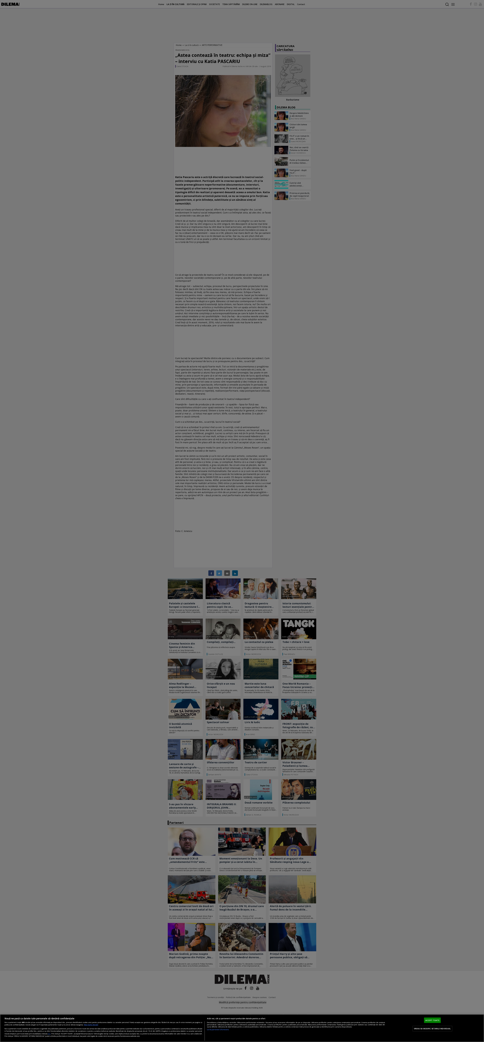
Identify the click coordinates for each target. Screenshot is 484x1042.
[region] (242, 1028)
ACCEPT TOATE (432, 1020)
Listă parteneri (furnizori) (218, 1030)
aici (49, 1033)
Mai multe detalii (91, 1025)
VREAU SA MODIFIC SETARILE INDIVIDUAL (432, 1028)
